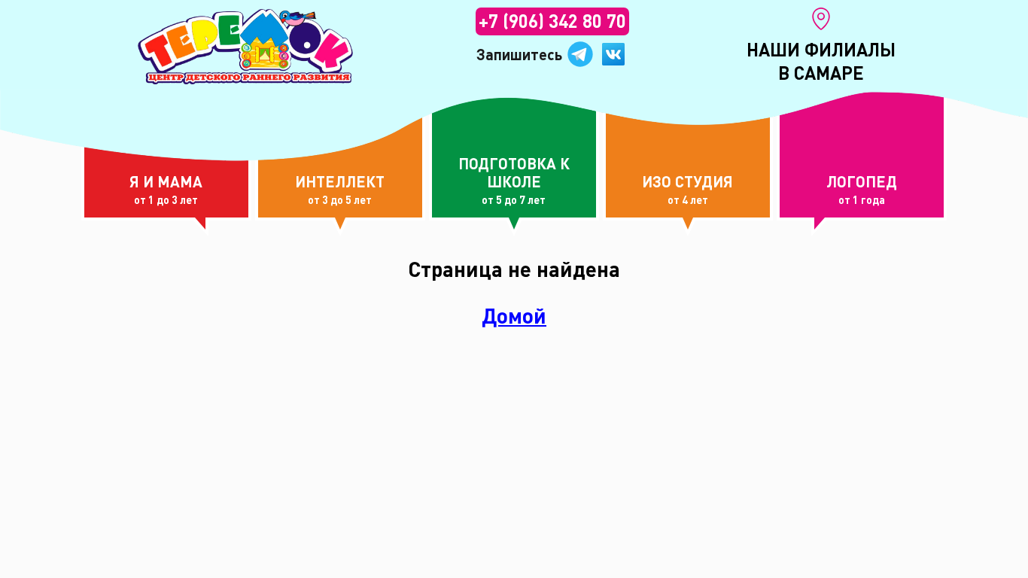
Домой (514, 315)
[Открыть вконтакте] (613, 54)
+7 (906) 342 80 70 (552, 21)
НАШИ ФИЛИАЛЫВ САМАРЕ (821, 61)
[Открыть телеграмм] (580, 54)
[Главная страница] (245, 46)
